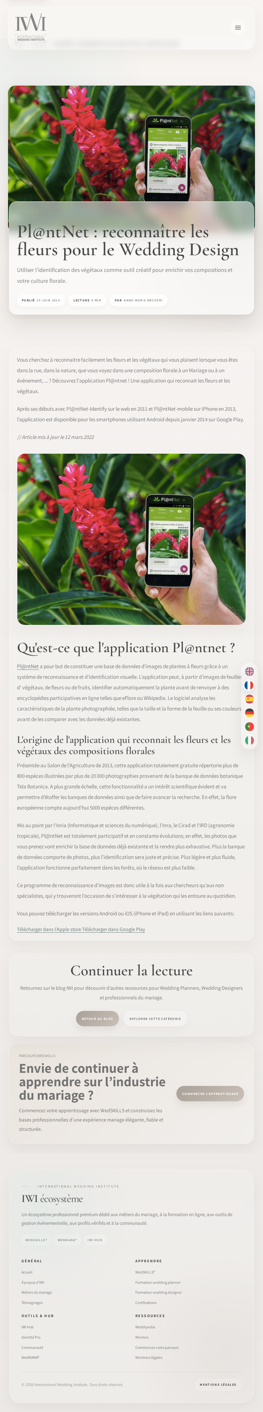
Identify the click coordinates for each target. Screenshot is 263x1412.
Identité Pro (30, 1337)
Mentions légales (148, 1357)
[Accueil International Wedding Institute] (30, 27)
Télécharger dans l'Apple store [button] (49, 929)
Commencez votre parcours (157, 1347)
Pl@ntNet (28, 666)
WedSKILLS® (145, 1272)
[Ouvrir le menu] (238, 27)
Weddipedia (145, 1326)
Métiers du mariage (36, 1292)
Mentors (141, 1337)
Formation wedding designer (158, 1292)
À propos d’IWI (32, 1282)
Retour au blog (97, 1019)
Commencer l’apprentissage (210, 1094)
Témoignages (32, 1302)
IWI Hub (27, 1326)
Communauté (32, 1347)
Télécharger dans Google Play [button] (113, 929)
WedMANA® (30, 1357)
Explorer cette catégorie (155, 1019)
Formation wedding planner (158, 1282)
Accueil (26, 1272)
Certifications (146, 1302)
